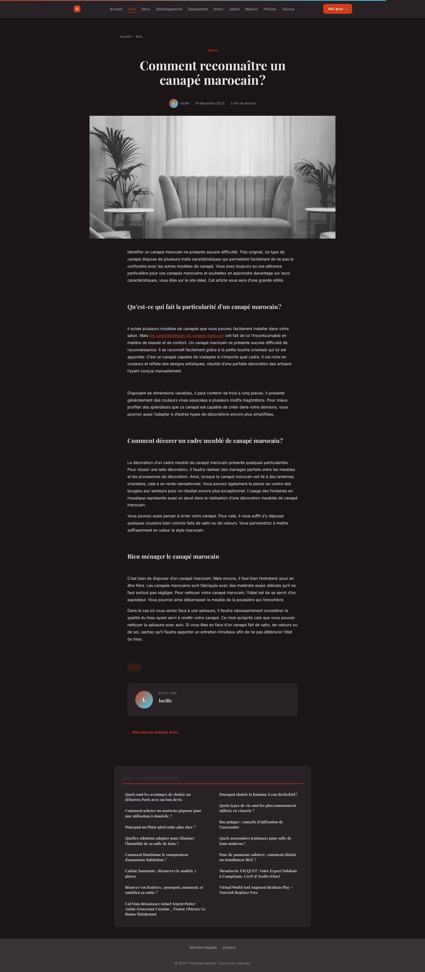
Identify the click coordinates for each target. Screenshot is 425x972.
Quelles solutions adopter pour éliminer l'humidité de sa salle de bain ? (159, 841)
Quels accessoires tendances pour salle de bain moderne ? (255, 841)
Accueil (116, 9)
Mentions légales (203, 947)
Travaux (288, 9)
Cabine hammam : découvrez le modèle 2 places (160, 873)
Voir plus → (338, 9)
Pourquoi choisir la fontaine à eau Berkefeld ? (258, 794)
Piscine (270, 9)
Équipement (198, 9)
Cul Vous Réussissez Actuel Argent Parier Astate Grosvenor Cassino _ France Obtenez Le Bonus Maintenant (165, 909)
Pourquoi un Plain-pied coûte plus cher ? (160, 827)
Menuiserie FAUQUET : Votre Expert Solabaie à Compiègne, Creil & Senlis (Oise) (258, 873)
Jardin (234, 9)
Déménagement (169, 9)
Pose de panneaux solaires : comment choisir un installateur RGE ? (257, 857)
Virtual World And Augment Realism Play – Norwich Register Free (256, 890)
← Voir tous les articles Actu (152, 732)
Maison (251, 9)
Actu (132, 9)
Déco (146, 9)
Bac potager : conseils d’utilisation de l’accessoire (251, 824)
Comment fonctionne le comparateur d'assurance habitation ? (156, 857)
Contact (229, 947)
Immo (218, 9)
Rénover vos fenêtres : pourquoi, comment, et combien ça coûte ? (164, 890)
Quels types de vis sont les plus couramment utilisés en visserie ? (257, 808)
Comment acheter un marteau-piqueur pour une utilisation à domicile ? (163, 813)
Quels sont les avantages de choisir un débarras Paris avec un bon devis (158, 797)
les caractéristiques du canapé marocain (187, 335)
